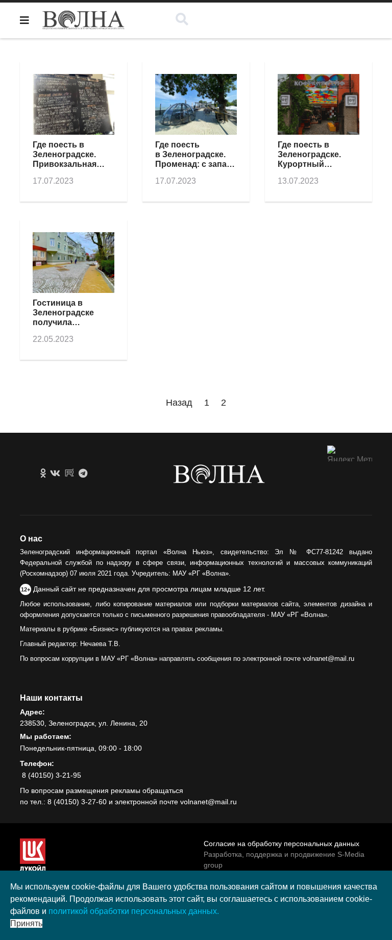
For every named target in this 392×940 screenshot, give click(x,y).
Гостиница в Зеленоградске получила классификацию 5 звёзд (69, 323)
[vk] (55, 473)
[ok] (43, 473)
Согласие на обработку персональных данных (281, 843)
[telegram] (83, 473)
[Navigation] (24, 20)
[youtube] (69, 473)
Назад (179, 403)
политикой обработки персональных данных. (133, 911)
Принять (26, 923)
